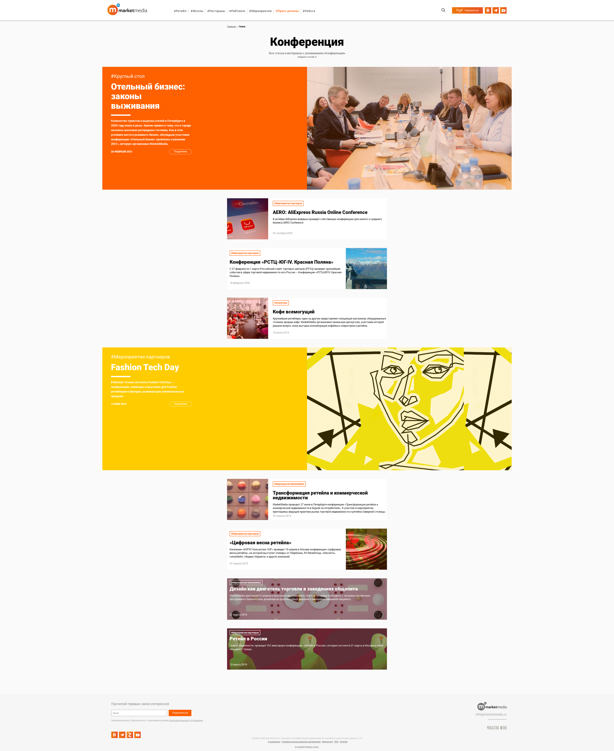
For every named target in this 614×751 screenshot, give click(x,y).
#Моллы (197, 11)
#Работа (309, 11)
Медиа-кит (327, 741)
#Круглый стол (128, 76)
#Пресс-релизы (287, 11)
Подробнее (180, 151)
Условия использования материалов (301, 741)
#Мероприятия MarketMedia (289, 483)
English (343, 741)
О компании (274, 741)
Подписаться (180, 712)
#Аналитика (280, 302)
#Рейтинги (237, 11)
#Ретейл (180, 11)
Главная (231, 26)
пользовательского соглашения (186, 720)
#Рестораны (216, 11)
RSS (336, 741)
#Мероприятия (260, 11)
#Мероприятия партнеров (288, 203)
